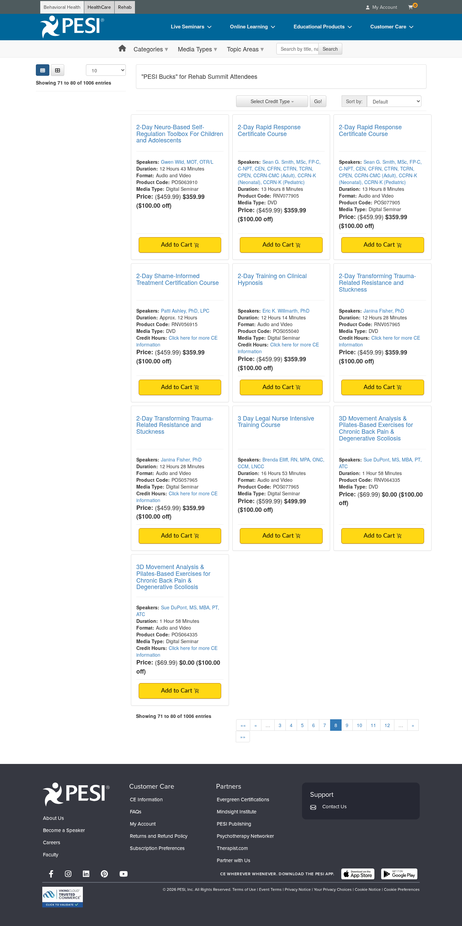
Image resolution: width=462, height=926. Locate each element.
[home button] (122, 48)
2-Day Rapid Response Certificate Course (269, 130)
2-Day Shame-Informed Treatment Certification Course (177, 279)
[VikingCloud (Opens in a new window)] (62, 897)
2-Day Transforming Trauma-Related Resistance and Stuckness (377, 282)
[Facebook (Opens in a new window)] (51, 874)
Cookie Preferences (402, 889)
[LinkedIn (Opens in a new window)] (86, 874)
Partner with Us (233, 860)
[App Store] (357, 873)
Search (330, 48)
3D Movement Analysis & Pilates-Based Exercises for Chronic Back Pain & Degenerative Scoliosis (376, 427)
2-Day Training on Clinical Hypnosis (272, 279)
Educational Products (319, 26)
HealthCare (99, 7)
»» (243, 736)
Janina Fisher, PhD (384, 310)
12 (387, 725)
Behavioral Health (62, 7)
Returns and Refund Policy (158, 836)
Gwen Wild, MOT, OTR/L (187, 161)
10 (359, 725)
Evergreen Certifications (243, 799)
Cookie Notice (368, 889)
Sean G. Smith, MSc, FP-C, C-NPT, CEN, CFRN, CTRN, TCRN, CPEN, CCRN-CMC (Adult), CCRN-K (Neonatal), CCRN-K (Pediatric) (279, 171)
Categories (148, 48)
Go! (318, 101)
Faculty (50, 854)
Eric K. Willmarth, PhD (285, 310)
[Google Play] (399, 873)
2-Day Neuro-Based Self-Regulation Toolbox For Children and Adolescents (179, 133)
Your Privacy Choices (333, 889)
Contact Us (334, 806)
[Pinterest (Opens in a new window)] (104, 874)
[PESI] (76, 793)
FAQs (135, 811)
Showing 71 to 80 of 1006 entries (73, 82)
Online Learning (249, 26)
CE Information (146, 799)
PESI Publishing (234, 824)
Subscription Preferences (157, 848)
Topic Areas (243, 48)
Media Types (195, 48)
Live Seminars (187, 26)
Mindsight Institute (236, 811)
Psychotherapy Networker (245, 836)
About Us (53, 818)
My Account (143, 824)
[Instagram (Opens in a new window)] (68, 874)
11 (373, 725)
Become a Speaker (64, 830)
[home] (72, 27)
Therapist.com (232, 848)
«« (243, 725)
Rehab (125, 7)
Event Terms (270, 889)
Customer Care (388, 26)
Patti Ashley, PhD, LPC (185, 310)
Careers (51, 842)
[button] (57, 70)
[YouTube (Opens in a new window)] (124, 874)
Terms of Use (244, 889)
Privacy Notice (298, 889)
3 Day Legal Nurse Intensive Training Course (276, 421)
